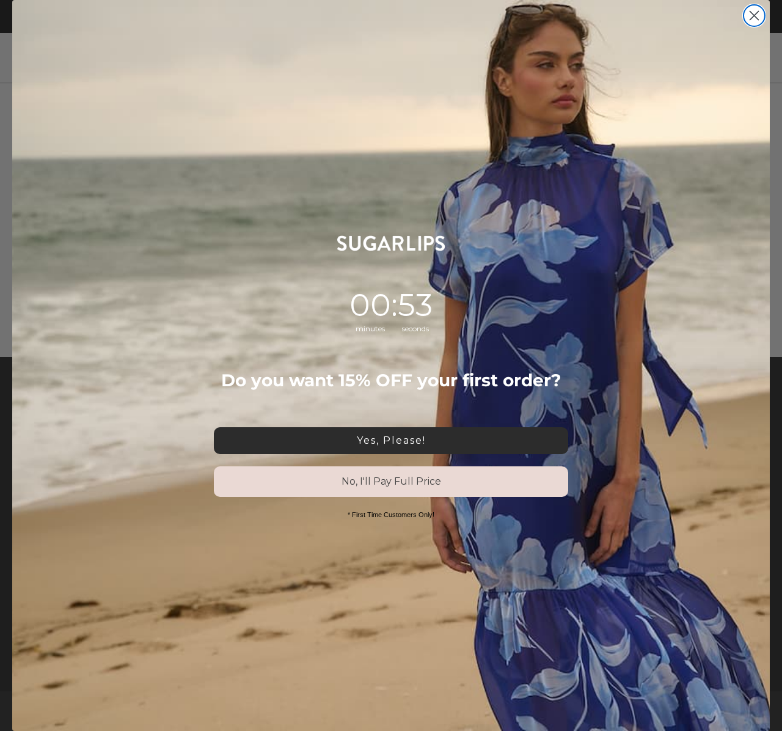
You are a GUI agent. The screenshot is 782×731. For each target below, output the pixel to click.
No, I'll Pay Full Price (391, 481)
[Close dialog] (754, 15)
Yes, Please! (391, 440)
